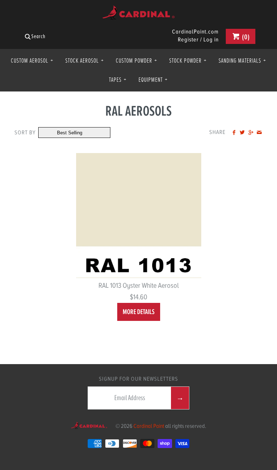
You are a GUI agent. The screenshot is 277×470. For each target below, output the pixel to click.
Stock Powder (188, 60)
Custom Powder (136, 60)
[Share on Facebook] (233, 133)
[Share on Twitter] (242, 133)
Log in (211, 39)
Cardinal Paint (148, 426)
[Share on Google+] (250, 133)
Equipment (153, 79)
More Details (139, 311)
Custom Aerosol (32, 60)
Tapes (118, 79)
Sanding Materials (242, 60)
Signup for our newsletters (138, 379)
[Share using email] (259, 133)
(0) (245, 37)
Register (188, 39)
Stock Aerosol (84, 60)
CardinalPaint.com (195, 32)
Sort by (25, 132)
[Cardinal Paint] (138, 11)
